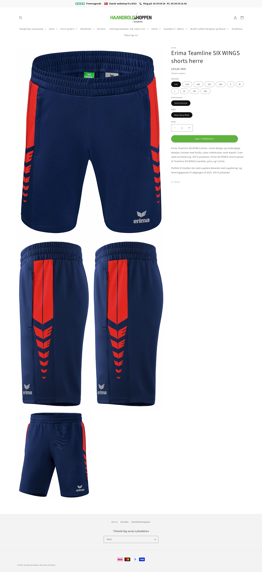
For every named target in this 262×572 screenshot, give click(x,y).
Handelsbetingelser (141, 522)
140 (198, 84)
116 (176, 84)
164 (220, 84)
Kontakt (124, 522)
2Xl (194, 91)
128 (187, 84)
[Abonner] (154, 539)
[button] (20, 17)
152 (209, 84)
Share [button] (177, 181)
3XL (205, 91)
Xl (184, 91)
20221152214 (180, 103)
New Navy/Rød (181, 115)
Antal (173, 121)
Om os (114, 522)
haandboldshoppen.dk (32, 565)
